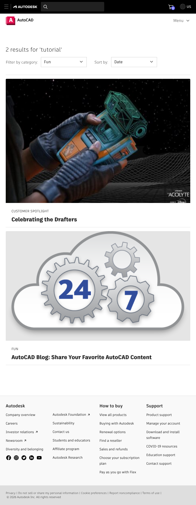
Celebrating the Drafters (44, 220)
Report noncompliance (124, 493)
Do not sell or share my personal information (48, 493)
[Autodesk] (25, 7)
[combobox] (72, 6)
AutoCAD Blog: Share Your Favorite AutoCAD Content (81, 357)
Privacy (11, 493)
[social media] (24, 458)
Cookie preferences (94, 493)
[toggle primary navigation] (9, 7)
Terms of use (151, 493)
